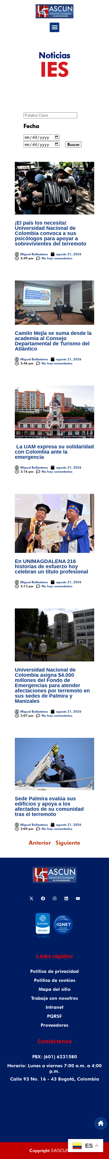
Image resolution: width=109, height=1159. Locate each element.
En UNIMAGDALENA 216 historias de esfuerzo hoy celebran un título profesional (51, 566)
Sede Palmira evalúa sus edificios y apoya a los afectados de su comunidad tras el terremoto (49, 806)
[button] (54, 27)
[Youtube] (78, 898)
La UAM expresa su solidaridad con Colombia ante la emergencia (54, 452)
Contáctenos (54, 1041)
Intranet (54, 1007)
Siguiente (68, 842)
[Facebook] (43, 898)
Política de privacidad (54, 971)
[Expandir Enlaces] (100, 1123)
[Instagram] (55, 898)
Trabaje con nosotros (54, 998)
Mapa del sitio (55, 989)
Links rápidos (54, 956)
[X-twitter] (31, 898)
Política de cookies (54, 980)
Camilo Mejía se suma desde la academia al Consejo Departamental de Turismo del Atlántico (53, 341)
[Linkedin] (66, 898)
